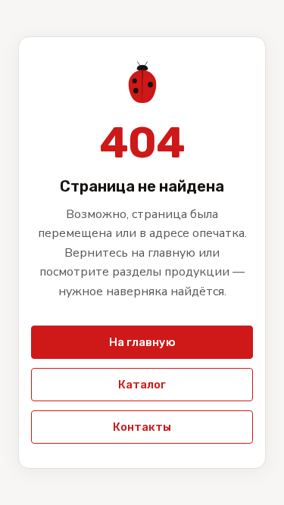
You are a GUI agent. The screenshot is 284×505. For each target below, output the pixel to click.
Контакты (142, 427)
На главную (142, 342)
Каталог (142, 384)
